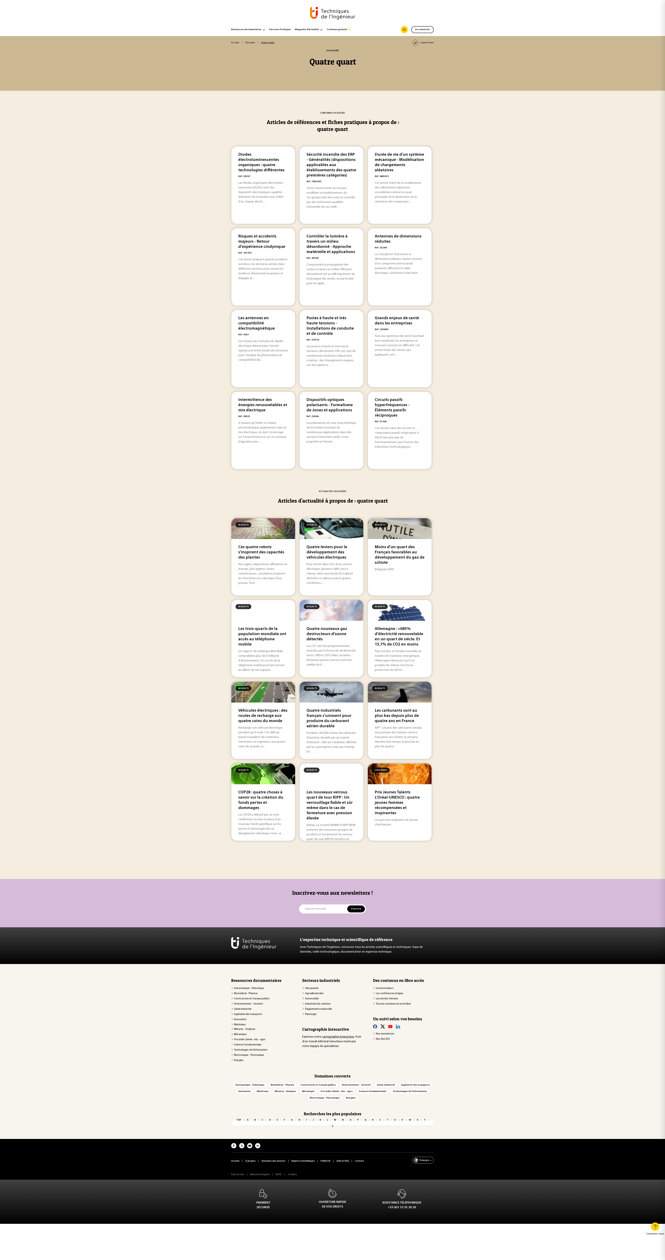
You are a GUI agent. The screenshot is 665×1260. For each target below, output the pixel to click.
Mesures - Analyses (244, 1029)
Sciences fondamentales (247, 1044)
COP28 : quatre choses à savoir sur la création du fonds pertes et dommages (260, 800)
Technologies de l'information (250, 1050)
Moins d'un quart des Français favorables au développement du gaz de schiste (399, 555)
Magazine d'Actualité (307, 29)
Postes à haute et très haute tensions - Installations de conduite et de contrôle (330, 326)
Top (238, 1120)
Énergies (238, 1060)
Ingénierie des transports (248, 1014)
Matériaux (240, 1024)
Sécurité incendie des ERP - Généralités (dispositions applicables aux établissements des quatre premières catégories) (331, 165)
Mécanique (240, 1034)
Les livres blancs (384, 988)
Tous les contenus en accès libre (393, 1003)
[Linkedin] (398, 1026)
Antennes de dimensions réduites (398, 239)
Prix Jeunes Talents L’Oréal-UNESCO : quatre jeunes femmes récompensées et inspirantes (397, 802)
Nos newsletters (385, 1033)
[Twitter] (383, 1026)
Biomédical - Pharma (245, 993)
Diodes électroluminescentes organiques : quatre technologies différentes (261, 162)
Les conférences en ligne (389, 993)
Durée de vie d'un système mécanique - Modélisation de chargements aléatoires (399, 162)
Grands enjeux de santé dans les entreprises (397, 320)
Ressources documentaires (246, 29)
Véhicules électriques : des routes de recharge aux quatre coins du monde (262, 716)
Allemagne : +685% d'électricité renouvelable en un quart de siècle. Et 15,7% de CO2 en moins (399, 637)
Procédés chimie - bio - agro (249, 1039)
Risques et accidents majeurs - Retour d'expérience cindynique (261, 241)
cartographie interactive (338, 1036)
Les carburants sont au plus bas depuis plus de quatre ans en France (397, 716)
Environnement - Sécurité (248, 1003)
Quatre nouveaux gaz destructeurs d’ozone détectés (327, 634)
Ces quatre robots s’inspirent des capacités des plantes (261, 552)
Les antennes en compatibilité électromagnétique (256, 323)
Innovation (240, 1019)
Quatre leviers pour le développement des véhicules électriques (327, 552)
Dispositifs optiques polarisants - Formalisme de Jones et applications (330, 405)
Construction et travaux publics (252, 998)
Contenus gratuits (337, 29)
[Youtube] (390, 1026)
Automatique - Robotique (249, 988)
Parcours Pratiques (280, 29)
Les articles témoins (387, 998)
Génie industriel (242, 1009)
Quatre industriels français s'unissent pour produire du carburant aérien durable (329, 718)
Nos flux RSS (383, 1039)
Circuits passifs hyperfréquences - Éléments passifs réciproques (392, 408)
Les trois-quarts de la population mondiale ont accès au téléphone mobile (262, 637)
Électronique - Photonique (249, 1055)
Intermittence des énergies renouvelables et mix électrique (262, 405)
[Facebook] (375, 1026)
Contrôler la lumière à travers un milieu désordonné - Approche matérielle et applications (331, 244)
